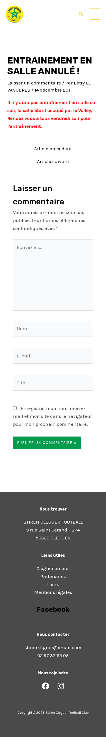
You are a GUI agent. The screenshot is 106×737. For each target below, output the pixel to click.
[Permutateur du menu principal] (95, 14)
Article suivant (53, 161)
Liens (53, 584)
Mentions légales (53, 592)
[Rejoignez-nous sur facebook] (53, 625)
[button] (81, 14)
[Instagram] (61, 686)
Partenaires (53, 576)
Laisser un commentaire (34, 83)
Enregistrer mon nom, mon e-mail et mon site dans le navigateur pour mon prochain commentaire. (52, 416)
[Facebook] (45, 686)
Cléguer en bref (53, 568)
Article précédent (53, 148)
